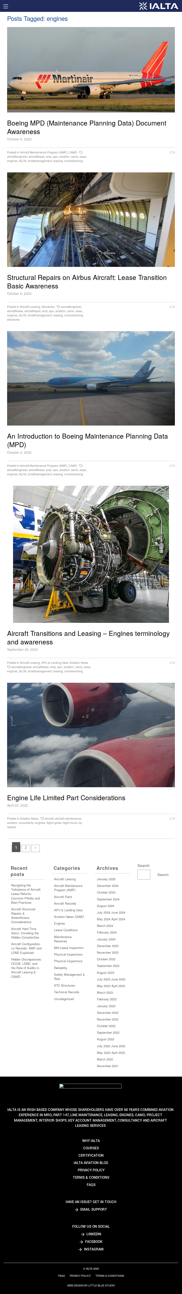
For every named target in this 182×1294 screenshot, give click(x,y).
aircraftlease (37, 156)
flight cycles (54, 823)
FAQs (91, 1184)
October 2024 (106, 892)
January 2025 (106, 879)
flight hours (70, 823)
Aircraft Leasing (30, 307)
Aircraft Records (65, 903)
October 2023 (106, 959)
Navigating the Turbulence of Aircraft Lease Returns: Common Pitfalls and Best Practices (26, 894)
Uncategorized (64, 999)
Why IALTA (91, 1140)
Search (143, 865)
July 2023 (103, 979)
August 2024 (105, 905)
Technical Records (66, 992)
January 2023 (106, 1006)
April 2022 (118, 1052)
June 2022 (118, 1046)
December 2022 (107, 1012)
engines (12, 161)
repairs (11, 827)
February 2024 (107, 932)
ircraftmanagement (40, 161)
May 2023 (103, 986)
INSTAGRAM (93, 1249)
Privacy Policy (91, 1170)
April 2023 (118, 986)
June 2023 (118, 979)
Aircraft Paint (63, 896)
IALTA (22, 161)
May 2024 (103, 919)
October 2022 (106, 1026)
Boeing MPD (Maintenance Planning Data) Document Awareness (86, 127)
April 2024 (118, 919)
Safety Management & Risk (69, 976)
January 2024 (106, 939)
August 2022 (105, 1039)
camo (74, 156)
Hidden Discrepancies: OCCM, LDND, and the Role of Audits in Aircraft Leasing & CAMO (26, 968)
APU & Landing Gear (54, 662)
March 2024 (105, 925)
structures (13, 319)
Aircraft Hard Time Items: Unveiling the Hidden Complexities (25, 932)
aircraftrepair (32, 311)
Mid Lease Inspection (68, 947)
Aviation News (79, 662)
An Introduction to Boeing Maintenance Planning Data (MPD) (87, 440)
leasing (58, 161)
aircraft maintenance (68, 818)
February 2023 (107, 999)
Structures (48, 307)
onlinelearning (73, 161)
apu (55, 156)
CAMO (72, 152)
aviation (64, 156)
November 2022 (107, 1019)
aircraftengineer (17, 156)
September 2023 (108, 965)
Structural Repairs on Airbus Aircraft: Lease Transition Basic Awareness (87, 281)
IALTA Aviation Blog (91, 1162)
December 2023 (107, 946)
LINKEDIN (93, 1234)
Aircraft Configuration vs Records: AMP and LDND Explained (26, 948)
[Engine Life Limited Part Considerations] (91, 735)
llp (80, 823)
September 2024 (108, 899)
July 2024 (103, 912)
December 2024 (107, 885)
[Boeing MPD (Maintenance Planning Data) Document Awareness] (91, 69)
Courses (91, 1148)
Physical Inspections (68, 954)
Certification (91, 1155)
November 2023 (107, 952)
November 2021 (107, 1066)
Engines (59, 923)
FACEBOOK (93, 1241)
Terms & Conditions (91, 1177)
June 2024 (118, 912)
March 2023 (105, 992)
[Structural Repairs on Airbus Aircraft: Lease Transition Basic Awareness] (91, 219)
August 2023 (105, 972)
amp (49, 156)
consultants (26, 823)
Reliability (60, 968)
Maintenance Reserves (63, 939)
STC (57, 985)
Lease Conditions (66, 930)
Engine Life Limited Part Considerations (66, 797)
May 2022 (103, 1052)
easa (83, 156)
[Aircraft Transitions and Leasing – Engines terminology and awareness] (91, 554)
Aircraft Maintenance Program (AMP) (43, 152)
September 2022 (108, 1032)
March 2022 (105, 1059)
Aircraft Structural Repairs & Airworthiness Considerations (23, 915)
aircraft (49, 818)
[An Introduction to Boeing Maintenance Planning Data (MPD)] (91, 378)
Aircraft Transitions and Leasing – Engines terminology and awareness (88, 637)
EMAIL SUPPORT (93, 1209)
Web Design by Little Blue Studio (91, 1285)
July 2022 (103, 1046)
